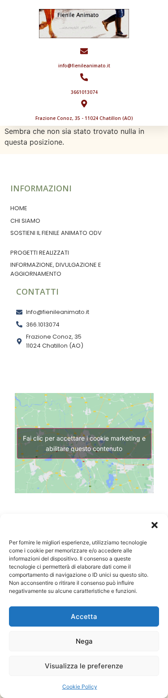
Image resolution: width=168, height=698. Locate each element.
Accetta (84, 616)
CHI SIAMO (25, 220)
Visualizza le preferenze (84, 666)
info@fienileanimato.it (84, 65)
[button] (154, 525)
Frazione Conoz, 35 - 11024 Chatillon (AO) (84, 118)
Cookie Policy (79, 686)
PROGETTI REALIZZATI (39, 252)
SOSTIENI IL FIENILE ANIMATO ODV (56, 233)
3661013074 (84, 92)
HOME (18, 208)
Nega (84, 641)
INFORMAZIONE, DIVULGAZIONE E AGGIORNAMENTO (55, 269)
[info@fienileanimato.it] (84, 51)
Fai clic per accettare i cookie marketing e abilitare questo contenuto (84, 443)
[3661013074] (84, 77)
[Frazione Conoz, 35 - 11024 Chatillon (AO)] (84, 104)
